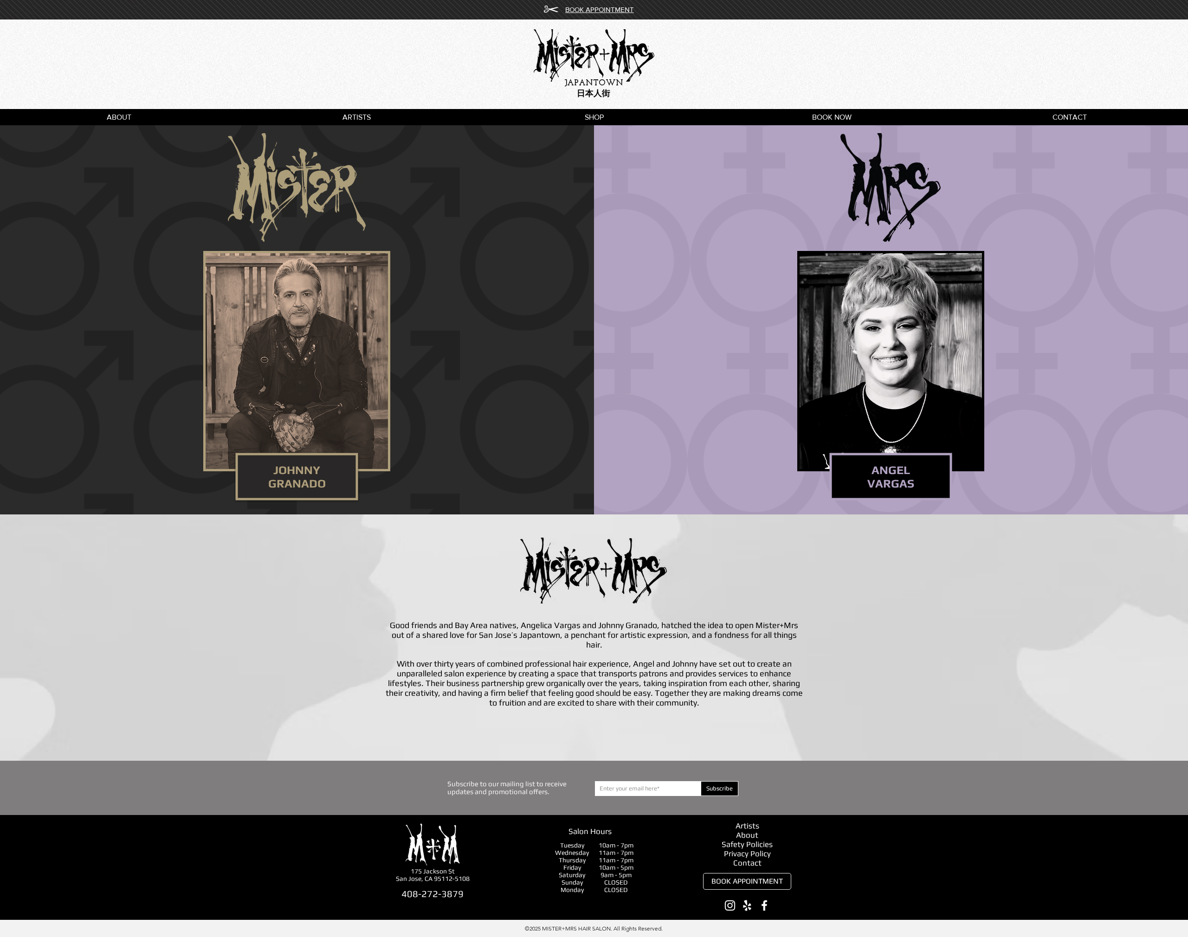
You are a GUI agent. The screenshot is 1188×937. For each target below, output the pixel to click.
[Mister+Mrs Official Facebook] (764, 905)
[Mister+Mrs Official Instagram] (730, 905)
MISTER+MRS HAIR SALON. (577, 928)
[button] (594, 117)
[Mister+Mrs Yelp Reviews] (747, 905)
